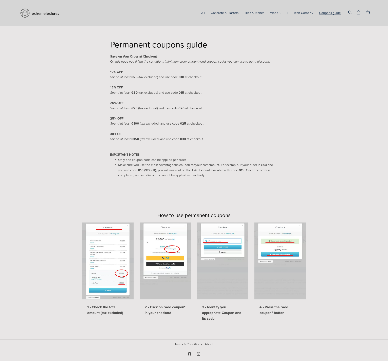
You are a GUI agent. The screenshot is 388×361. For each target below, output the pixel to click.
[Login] (358, 12)
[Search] (350, 12)
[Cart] (369, 12)
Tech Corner (302, 13)
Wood (274, 13)
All (203, 13)
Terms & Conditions (189, 344)
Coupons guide (330, 13)
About (209, 344)
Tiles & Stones (254, 13)
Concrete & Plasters (224, 13)
